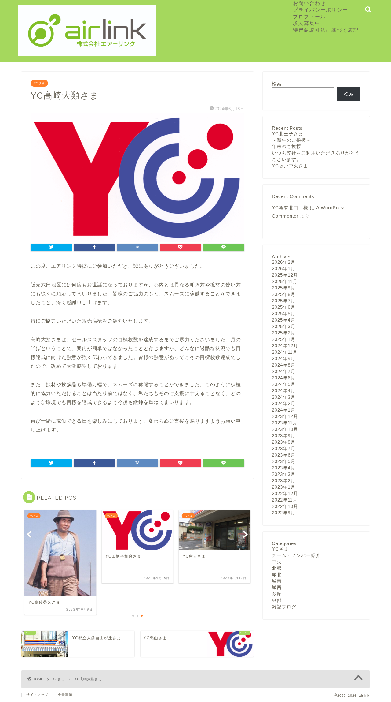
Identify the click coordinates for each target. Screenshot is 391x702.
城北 (277, 574)
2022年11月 (285, 499)
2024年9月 (283, 358)
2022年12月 (285, 493)
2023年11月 (285, 422)
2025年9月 (283, 287)
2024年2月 (283, 403)
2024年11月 (285, 352)
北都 (277, 568)
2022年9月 (283, 512)
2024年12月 (285, 345)
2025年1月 (283, 339)
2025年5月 (283, 313)
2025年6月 (283, 307)
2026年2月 (283, 262)
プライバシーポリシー (320, 10)
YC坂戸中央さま (290, 165)
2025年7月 (283, 300)
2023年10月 (285, 429)
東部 (277, 600)
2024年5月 (283, 384)
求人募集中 (309, 23)
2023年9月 (283, 435)
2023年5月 (283, 461)
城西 (277, 587)
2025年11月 (285, 281)
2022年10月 (285, 506)
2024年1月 (283, 410)
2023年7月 (283, 448)
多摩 (277, 593)
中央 (277, 561)
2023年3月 (283, 474)
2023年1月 (283, 487)
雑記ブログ (284, 606)
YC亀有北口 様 (290, 207)
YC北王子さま (287, 133)
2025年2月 (283, 332)
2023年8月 (283, 442)
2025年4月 (283, 320)
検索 (277, 83)
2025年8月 (283, 294)
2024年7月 (283, 371)
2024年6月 (283, 377)
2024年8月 (283, 365)
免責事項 (65, 694)
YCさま (39, 83)
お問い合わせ (309, 3)
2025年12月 (285, 275)
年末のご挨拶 (286, 146)
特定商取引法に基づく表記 (326, 30)
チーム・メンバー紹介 (296, 555)
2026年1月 (283, 268)
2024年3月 (283, 397)
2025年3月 (283, 326)
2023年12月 (285, 416)
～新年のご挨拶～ (291, 140)
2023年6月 (283, 454)
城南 (277, 581)
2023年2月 (283, 480)
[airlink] (87, 53)
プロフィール (309, 16)
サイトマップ (37, 694)
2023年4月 (283, 467)
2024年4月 (283, 390)
